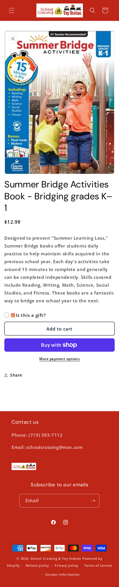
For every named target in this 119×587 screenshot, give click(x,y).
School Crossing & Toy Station (55, 558)
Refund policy (37, 565)
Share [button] (16, 375)
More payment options (59, 358)
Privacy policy (66, 565)
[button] (11, 10)
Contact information (62, 574)
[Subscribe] (93, 500)
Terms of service (98, 565)
